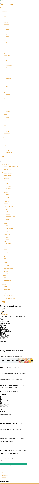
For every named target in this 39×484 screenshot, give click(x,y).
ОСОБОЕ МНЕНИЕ (4, 11)
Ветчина (7, 58)
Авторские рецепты (6, 20)
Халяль (7, 189)
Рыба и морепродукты (9, 65)
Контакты (4, 477)
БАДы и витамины (6, 131)
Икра (6, 60)
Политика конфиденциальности (8, 478)
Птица (4, 98)
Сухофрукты (7, 117)
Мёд (4, 53)
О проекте (4, 472)
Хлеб (5, 269)
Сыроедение (7, 34)
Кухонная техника (7, 287)
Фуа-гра (7, 219)
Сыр (4, 109)
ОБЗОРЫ (3, 137)
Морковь (7, 89)
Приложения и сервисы (7, 142)
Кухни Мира (7, 150)
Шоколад (5, 125)
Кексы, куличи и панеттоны (11, 195)
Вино (6, 75)
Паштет (7, 62)
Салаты (5, 100)
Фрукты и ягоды (6, 114)
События (5, 139)
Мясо (4, 71)
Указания (7, 464)
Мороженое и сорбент (7, 55)
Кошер (7, 183)
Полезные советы (6, 24)
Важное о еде (6, 282)
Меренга (7, 105)
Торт (6, 47)
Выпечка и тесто (6, 40)
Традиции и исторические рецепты (11, 166)
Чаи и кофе (5, 123)
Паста (5, 245)
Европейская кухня (4, 314)
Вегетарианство (8, 29)
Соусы (5, 256)
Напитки (5, 73)
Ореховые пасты (8, 94)
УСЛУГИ (3, 156)
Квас (7, 226)
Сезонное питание (9, 185)
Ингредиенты (2, 464)
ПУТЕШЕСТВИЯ (4, 145)
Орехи (5, 92)
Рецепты (3, 301)
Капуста (7, 237)
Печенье (7, 45)
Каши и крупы (6, 50)
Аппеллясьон (6, 178)
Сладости (6, 250)
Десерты (7, 103)
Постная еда (7, 36)
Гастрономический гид (8, 295)
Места (5, 293)
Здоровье (4, 275)
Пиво (6, 80)
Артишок (7, 86)
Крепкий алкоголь (8, 78)
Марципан (6, 203)
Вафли (7, 42)
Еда (2, 172)
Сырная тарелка (8, 111)
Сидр (7, 231)
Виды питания (6, 27)
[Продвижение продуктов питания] (16, 363)
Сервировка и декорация (7, 14)
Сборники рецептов (6, 22)
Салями (7, 67)
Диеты (5, 129)
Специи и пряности (6, 16)
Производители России (9, 152)
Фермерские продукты (7, 120)
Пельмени (8, 214)
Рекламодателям (5, 475)
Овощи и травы (6, 84)
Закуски (1, 312)
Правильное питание (7, 133)
